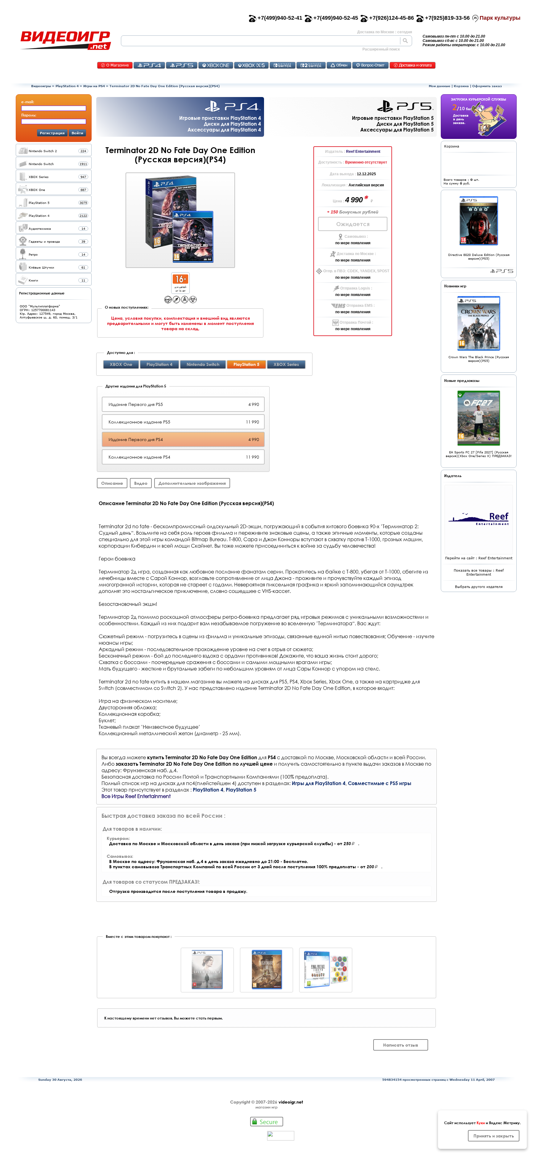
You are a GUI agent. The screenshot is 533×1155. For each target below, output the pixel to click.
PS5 (181, 65)
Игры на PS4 (94, 86)
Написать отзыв (400, 1045)
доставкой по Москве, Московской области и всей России (353, 757)
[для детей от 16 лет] (180, 282)
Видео (140, 483)
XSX (251, 65)
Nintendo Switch (203, 364)
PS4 (149, 65)
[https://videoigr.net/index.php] (65, 41)
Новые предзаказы (461, 380)
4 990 (354, 200)
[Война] (184, 301)
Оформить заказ (487, 86)
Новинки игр (455, 285)
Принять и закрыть (493, 1135)
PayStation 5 (501, 271)
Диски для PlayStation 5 (405, 124)
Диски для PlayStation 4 (232, 124)
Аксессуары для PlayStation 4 (224, 129)
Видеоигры (41, 86)
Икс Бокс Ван (215, 65)
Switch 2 (311, 65)
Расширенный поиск (381, 49)
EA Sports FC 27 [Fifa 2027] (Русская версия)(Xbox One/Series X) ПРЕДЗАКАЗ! (479, 454)
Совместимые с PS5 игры (379, 783)
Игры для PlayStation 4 (318, 783)
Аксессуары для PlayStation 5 (397, 129)
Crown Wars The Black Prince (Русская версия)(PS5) (478, 359)
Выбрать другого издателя (479, 587)
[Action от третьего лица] (168, 301)
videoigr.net (291, 1101)
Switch (282, 65)
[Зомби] (193, 301)
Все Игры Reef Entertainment (136, 796)
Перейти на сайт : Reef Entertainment (478, 558)
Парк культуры (500, 18)
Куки (481, 1122)
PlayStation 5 (241, 789)
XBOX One (121, 364)
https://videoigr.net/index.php (65, 41)
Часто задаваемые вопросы (370, 65)
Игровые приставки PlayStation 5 (393, 118)
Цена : (339, 201)
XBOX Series (286, 364)
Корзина (461, 86)
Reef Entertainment (363, 151)
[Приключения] (176, 301)
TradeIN (339, 65)
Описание (112, 483)
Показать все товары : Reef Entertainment (479, 572)
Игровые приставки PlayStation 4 (220, 118)
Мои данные (439, 86)
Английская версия (366, 185)
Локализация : (335, 185)
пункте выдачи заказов (373, 763)
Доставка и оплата (413, 65)
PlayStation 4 (67, 86)
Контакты (115, 65)
